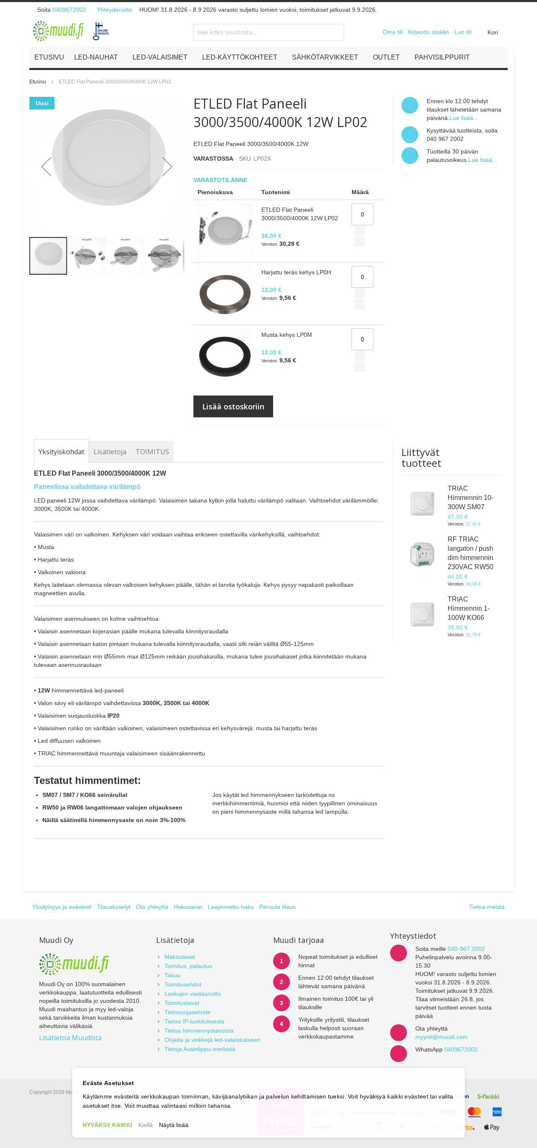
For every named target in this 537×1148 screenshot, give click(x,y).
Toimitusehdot (182, 984)
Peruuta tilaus (277, 906)
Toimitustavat (181, 1003)
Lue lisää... (463, 118)
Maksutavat (179, 956)
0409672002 (69, 9)
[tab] (61, 452)
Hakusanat (188, 906)
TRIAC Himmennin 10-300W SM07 (470, 497)
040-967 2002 (466, 948)
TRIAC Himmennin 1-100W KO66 (469, 608)
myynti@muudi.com (441, 1036)
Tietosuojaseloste (187, 1012)
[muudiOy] (71, 31)
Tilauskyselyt (113, 906)
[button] (46, 166)
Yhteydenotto (114, 9)
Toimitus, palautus (188, 966)
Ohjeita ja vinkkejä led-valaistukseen (212, 1039)
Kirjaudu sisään (428, 32)
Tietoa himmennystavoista (199, 1030)
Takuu (172, 975)
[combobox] (268, 32)
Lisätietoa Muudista (70, 1037)
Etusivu (37, 82)
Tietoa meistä (487, 906)
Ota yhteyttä (152, 906)
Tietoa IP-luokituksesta (194, 1021)
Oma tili (393, 32)
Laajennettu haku (231, 906)
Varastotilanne (221, 180)
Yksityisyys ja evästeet (61, 906)
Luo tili (463, 32)
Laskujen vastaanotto (192, 993)
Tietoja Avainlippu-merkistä (199, 1049)
